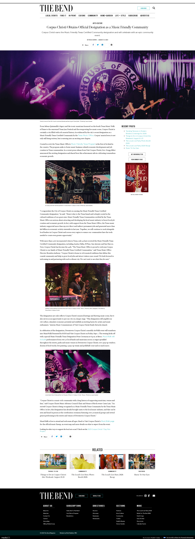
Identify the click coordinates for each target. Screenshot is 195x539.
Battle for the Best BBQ (144, 513)
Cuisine (82, 15)
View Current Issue (137, 159)
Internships (46, 521)
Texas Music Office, (86, 135)
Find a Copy (140, 516)
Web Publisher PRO (71, 533)
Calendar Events (141, 524)
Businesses (96, 516)
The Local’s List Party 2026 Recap (138, 146)
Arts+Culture (97, 23)
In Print (72, 15)
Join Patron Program (72, 513)
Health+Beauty (120, 521)
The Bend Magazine (49, 533)
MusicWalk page (107, 421)
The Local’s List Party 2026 (144, 510)
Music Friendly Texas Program (83, 144)
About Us (45, 510)
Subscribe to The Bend (72, 510)
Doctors (95, 510)
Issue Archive (140, 518)
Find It (63, 15)
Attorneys (95, 513)
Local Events (52, 15)
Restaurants (96, 518)
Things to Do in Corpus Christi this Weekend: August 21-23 (53, 475)
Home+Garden (106, 15)
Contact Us (46, 516)
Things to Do (53, 471)
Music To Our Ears (132, 148)
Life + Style (120, 15)
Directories (140, 521)
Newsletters (97, 496)
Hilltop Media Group (49, 524)
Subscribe (144, 8)
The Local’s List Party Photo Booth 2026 (82, 475)
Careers (45, 518)
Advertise (145, 15)
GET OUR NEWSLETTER (137, 154)
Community (93, 15)
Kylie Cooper (93, 40)
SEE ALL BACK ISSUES (137, 194)
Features (142, 471)
